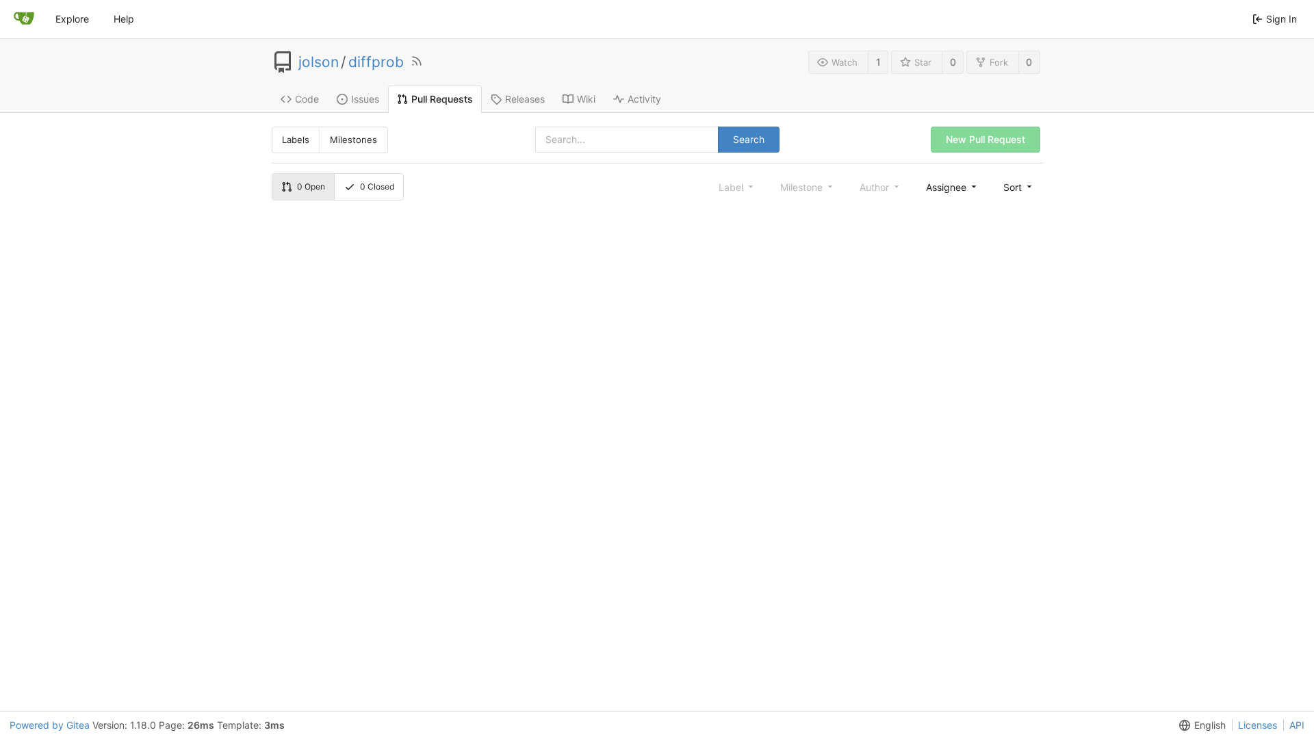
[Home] (24, 19)
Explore (72, 19)
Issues (365, 99)
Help (124, 19)
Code (307, 99)
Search (748, 139)
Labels (295, 139)
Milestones (353, 139)
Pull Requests (442, 99)
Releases (525, 99)
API (1296, 725)
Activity (644, 99)
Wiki (586, 99)
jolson (318, 62)
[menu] (952, 187)
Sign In (1281, 19)
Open (311, 186)
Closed (377, 186)
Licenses (1257, 725)
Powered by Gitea (50, 725)
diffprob (376, 62)
